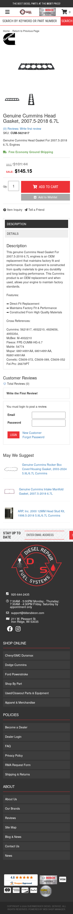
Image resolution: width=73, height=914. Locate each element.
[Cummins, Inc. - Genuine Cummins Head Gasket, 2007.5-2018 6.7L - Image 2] (31, 99)
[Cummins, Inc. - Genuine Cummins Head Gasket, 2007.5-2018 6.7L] (9, 38)
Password (14, 422)
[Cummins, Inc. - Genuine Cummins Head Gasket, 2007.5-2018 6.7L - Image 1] (12, 99)
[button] (36, 21)
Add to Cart (48, 187)
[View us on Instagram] (18, 630)
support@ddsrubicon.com (27, 612)
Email (11, 415)
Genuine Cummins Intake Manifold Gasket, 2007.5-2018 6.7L (41, 491)
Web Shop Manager (54, 909)
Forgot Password (33, 437)
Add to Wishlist (47, 197)
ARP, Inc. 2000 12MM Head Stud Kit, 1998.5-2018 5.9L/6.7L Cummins (41, 513)
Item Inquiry (14, 210)
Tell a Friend (36, 210)
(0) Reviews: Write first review (22, 128)
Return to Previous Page (25, 31)
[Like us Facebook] (10, 630)
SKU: (6, 133)
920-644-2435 (20, 594)
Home (6, 31)
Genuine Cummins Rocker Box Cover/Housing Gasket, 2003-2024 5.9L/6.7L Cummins (44, 469)
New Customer (32, 433)
